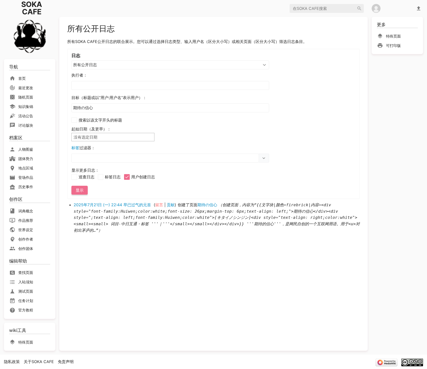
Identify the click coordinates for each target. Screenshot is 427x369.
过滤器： (83, 147)
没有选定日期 (85, 137)
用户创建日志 (143, 176)
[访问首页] (29, 36)
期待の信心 (207, 204)
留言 (159, 204)
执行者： (79, 75)
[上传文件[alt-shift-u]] (418, 8)
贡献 (171, 204)
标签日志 (113, 176)
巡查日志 (86, 176)
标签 (75, 147)
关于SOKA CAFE (39, 361)
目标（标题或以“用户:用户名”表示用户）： (109, 97)
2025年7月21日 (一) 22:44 (98, 204)
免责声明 (66, 361)
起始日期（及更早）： (91, 128)
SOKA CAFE (31, 8)
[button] (264, 158)
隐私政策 (12, 361)
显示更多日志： (85, 170)
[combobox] (170, 65)
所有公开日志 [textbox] (85, 64)
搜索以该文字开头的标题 (100, 120)
